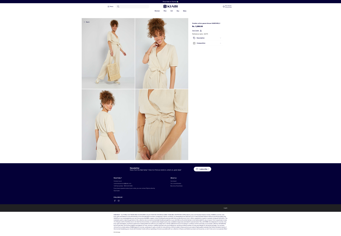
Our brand (173, 181)
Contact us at (118, 181)
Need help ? (118, 178)
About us (173, 178)
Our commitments (175, 183)
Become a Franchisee (176, 186)
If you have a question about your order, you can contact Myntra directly (134, 188)
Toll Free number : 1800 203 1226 (123, 186)
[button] (132, 6)
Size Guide (195, 30)
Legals (225, 208)
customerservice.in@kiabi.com (122, 183)
